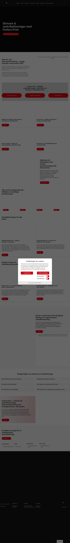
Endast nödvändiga (43, 273)
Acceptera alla (27, 273)
